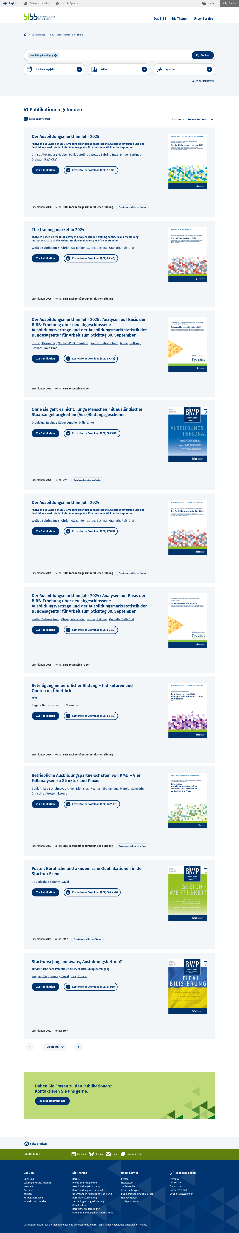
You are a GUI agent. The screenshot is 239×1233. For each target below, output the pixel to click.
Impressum (176, 1182)
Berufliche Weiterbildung (86, 1208)
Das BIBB (160, 19)
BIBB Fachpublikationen (61, 35)
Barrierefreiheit (178, 1190)
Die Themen (180, 19)
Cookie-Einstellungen (181, 1193)
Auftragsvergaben (33, 1197)
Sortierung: (178, 119)
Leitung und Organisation (38, 1182)
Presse (124, 1178)
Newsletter (127, 1182)
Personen (29, 1190)
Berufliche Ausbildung (84, 1197)
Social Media (128, 1186)
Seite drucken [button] (38, 1143)
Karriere (28, 1193)
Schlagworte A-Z (130, 1201)
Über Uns (29, 1178)
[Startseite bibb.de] (44, 16)
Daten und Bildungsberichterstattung (92, 1212)
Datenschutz (177, 1186)
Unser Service (203, 19)
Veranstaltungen (130, 1190)
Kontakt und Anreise (35, 1201)
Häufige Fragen (129, 1197)
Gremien (28, 1186)
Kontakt (174, 1178)
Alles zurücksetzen (203, 81)
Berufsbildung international (87, 1190)
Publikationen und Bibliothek (137, 1193)
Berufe (76, 1178)
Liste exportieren (39, 118)
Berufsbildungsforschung (86, 1186)
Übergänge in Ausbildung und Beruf (92, 1193)
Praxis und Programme (84, 1182)
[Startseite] (25, 34)
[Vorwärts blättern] (78, 1047)
